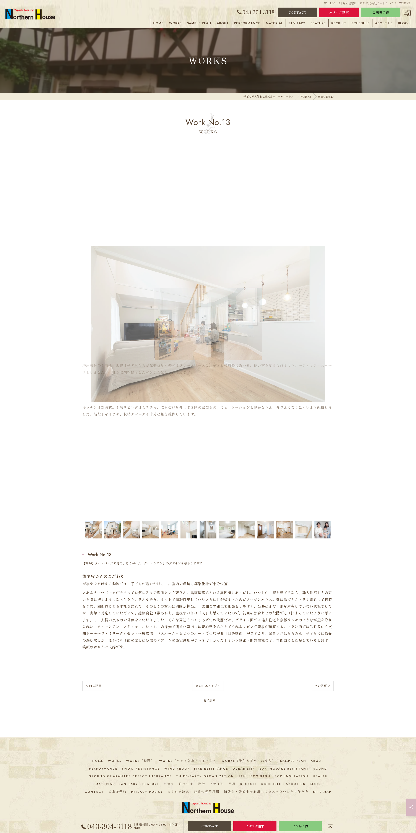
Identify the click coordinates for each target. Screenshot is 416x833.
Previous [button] (86, 331)
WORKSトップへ (208, 685)
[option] (208, 332)
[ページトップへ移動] (330, 826)
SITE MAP (322, 792)
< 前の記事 (93, 685)
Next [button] (329, 331)
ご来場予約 (380, 12)
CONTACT (297, 12)
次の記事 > (322, 685)
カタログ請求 (339, 12)
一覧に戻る (208, 700)
